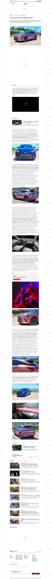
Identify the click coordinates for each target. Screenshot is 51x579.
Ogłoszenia (26, 556)
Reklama (25, 555)
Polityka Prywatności (19, 555)
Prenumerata (26, 557)
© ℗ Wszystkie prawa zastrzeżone (17, 455)
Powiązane (12, 460)
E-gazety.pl (34, 556)
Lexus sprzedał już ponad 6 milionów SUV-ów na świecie (30, 122)
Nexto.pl (33, 557)
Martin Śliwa (14, 85)
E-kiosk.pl (33, 555)
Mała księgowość (35, 558)
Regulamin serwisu (19, 557)
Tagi (31, 460)
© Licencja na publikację (16, 454)
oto (28, 3)
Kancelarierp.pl (34, 559)
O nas (11, 555)
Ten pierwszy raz (23, 15)
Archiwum (25, 558)
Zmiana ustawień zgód (19, 556)
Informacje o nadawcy (19, 558)
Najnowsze (26, 460)
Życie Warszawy (34, 561)
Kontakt (11, 556)
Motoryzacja (13, 15)
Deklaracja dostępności (19, 559)
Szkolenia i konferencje (13, 564)
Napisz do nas (12, 557)
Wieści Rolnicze (34, 560)
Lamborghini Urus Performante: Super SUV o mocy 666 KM (29, 447)
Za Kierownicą (18, 15)
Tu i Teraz (24, 120)
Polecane (19, 460)
